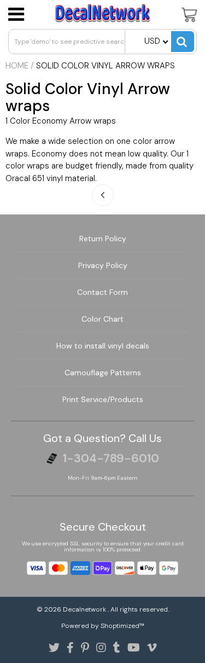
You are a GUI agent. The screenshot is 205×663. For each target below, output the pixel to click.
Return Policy (102, 238)
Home (16, 65)
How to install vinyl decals (102, 346)
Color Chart (102, 319)
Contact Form (102, 292)
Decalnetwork (85, 609)
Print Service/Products (102, 399)
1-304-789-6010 (111, 458)
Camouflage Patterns (103, 372)
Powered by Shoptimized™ (102, 625)
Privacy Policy (102, 265)
